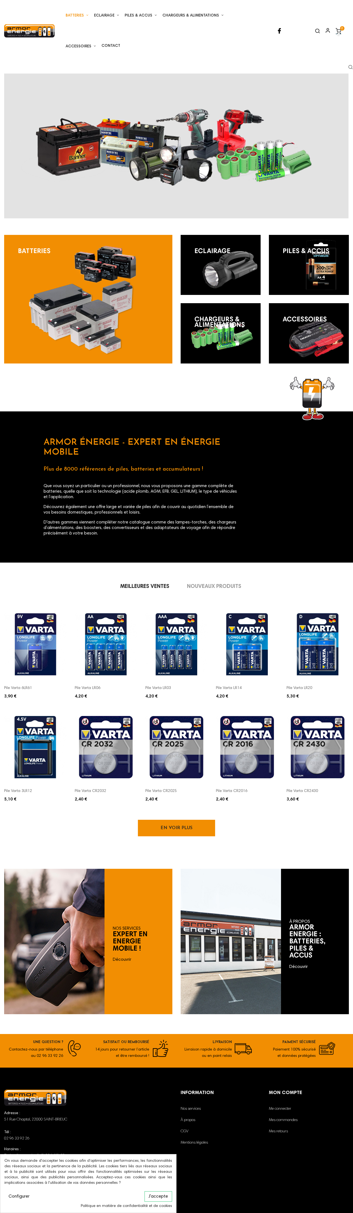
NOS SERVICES (127, 928)
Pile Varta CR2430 (302, 791)
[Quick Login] (325, 31)
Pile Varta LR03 (158, 688)
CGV (184, 1131)
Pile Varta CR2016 (231, 791)
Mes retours (278, 1131)
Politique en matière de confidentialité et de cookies (126, 1206)
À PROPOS (299, 921)
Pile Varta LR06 (87, 688)
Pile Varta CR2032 (90, 791)
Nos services (191, 1109)
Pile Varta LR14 (229, 688)
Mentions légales (194, 1143)
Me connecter (280, 1109)
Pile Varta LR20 (299, 688)
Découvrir (122, 959)
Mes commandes (283, 1120)
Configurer (19, 1196)
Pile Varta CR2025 (161, 791)
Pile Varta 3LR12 (18, 791)
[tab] (144, 586)
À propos (188, 1120)
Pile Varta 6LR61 (18, 688)
